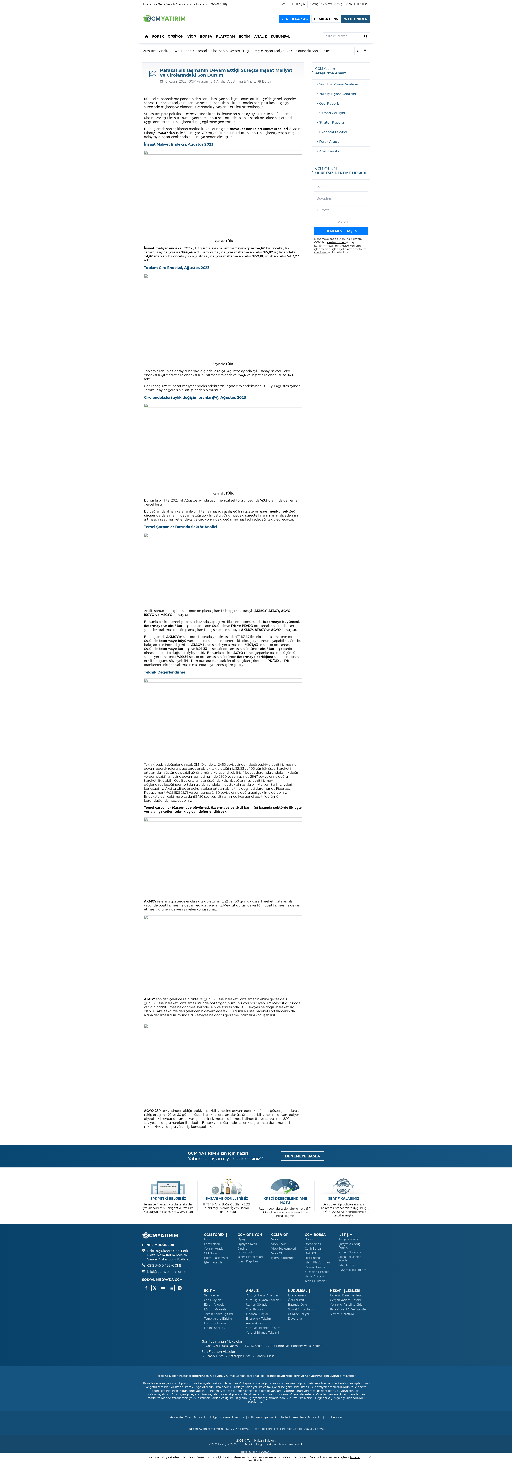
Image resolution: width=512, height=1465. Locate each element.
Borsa (309, 1239)
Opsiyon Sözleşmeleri (246, 1250)
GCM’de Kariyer (298, 1314)
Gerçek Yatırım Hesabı (345, 1300)
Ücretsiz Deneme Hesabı (347, 1295)
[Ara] (366, 36)
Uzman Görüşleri (332, 113)
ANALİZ (252, 1291)
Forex (208, 1239)
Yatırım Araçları (215, 1248)
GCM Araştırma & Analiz (206, 81)
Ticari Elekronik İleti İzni (268, 1429)
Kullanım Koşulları (260, 1417)
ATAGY (149, 999)
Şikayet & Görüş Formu (349, 1245)
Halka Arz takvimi (317, 1276)
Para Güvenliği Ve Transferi (349, 1309)
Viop (274, 1239)
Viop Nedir (278, 1244)
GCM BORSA (315, 1235)
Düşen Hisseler (315, 1267)
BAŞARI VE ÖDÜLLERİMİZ (226, 1198)
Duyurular (295, 1318)
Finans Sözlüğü (214, 1328)
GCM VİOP (280, 1235)
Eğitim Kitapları (215, 1323)
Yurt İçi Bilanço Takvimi (262, 1332)
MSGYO (166, 615)
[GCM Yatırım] (164, 21)
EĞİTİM (210, 1291)
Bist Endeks (313, 1258)
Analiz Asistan (330, 151)
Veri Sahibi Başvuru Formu (306, 1429)
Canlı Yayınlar (213, 1300)
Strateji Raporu (331, 122)
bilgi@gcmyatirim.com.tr (167, 1271)
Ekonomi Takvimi (333, 132)
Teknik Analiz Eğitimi (218, 1314)
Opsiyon (243, 1239)
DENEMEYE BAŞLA (302, 1156)
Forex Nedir (212, 1244)
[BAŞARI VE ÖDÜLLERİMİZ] (226, 1186)
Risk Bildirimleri (311, 1417)
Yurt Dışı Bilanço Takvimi (263, 1328)
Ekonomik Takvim (258, 1318)
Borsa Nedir (313, 1244)
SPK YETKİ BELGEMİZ (168, 1198)
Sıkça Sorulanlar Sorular (349, 1258)
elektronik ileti (336, 242)
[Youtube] (163, 1288)
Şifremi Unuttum (342, 1314)
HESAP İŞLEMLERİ (345, 1291)
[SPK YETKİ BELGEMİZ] (168, 1186)
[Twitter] (154, 1288)
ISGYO (149, 615)
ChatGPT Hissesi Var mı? (223, 1346)
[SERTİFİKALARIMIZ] (344, 1186)
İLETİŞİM (345, 1235)
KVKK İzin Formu (238, 1429)
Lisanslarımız (297, 1295)
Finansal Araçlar (257, 1314)
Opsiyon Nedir (247, 1244)
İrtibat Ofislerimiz (350, 1252)
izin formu (321, 252)
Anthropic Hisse (239, 1356)
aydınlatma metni (351, 249)
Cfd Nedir (210, 1253)
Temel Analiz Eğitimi (218, 1318)
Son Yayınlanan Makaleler (222, 1341)
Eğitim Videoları (215, 1304)
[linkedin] (171, 1288)
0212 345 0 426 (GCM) (164, 1265)
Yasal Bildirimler (196, 1417)
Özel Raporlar (330, 103)
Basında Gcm (297, 1304)
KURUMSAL (297, 1291)
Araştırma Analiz (155, 51)
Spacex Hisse (214, 1356)
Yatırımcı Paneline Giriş (346, 1304)
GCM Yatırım (216, 1444)
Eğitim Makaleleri (216, 1309)
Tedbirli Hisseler (316, 1281)
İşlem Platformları (216, 1258)
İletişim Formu (348, 1239)
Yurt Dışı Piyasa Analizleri (339, 84)
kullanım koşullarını (327, 245)
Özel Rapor (182, 51)
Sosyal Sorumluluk (301, 1309)
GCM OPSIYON (250, 1235)
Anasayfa (176, 1417)
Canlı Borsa (313, 1248)
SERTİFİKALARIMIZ (343, 1198)
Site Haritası (346, 1265)
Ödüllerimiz (296, 1300)
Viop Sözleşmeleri (283, 1248)
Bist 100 (310, 1253)
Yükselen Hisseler (317, 1272)
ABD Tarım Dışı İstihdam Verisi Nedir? (294, 1346)
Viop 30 (276, 1253)
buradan (355, 1457)
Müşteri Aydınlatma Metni (205, 1429)
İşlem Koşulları (214, 1262)
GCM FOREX (214, 1235)
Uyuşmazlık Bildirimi (352, 1270)
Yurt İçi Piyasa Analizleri (338, 94)
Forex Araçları (330, 141)
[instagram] (180, 1288)
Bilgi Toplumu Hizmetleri (227, 1417)
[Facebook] (146, 1288)
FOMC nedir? (254, 1346)
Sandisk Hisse (265, 1356)
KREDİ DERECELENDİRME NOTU (285, 1200)
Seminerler (211, 1295)
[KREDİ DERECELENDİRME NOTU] (285, 1186)
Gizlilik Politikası (286, 1417)
